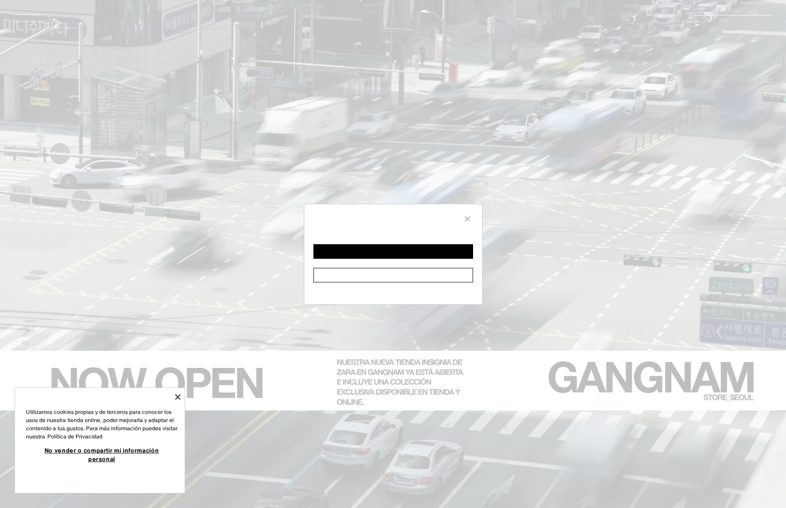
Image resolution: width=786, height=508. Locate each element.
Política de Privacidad (74, 436)
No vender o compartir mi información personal (102, 454)
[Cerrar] (177, 397)
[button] (393, 251)
